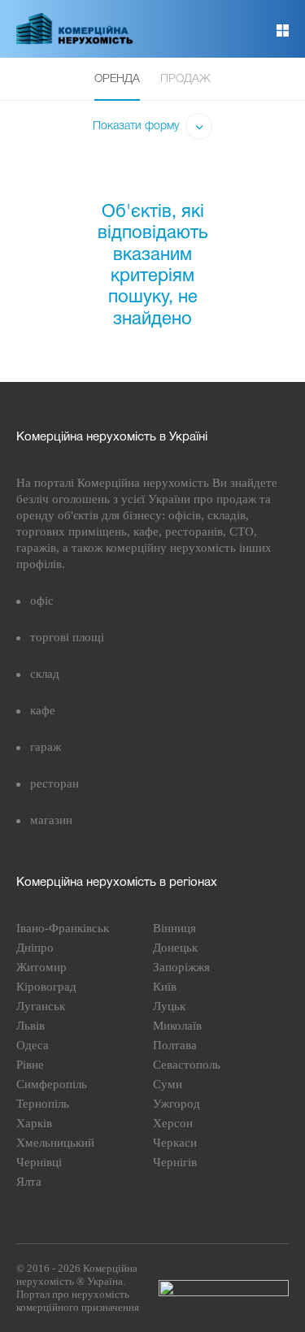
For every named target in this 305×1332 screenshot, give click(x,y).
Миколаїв (177, 1025)
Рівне (30, 1064)
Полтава (175, 1045)
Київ (164, 986)
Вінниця (174, 928)
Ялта (28, 1181)
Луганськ (40, 1006)
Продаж (185, 79)
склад (44, 673)
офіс (42, 600)
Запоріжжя (181, 967)
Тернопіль (42, 1103)
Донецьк (175, 947)
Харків (34, 1123)
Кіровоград (46, 986)
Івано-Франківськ (62, 928)
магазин (51, 820)
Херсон (173, 1123)
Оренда (117, 79)
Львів (30, 1025)
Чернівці (39, 1162)
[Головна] (83, 41)
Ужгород (176, 1103)
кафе (42, 710)
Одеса (32, 1045)
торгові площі (67, 637)
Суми (167, 1084)
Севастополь (186, 1064)
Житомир (41, 967)
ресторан (54, 783)
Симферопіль (51, 1084)
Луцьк (169, 1006)
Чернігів (175, 1162)
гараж (45, 746)
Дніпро (35, 947)
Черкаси (175, 1142)
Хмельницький (55, 1142)
